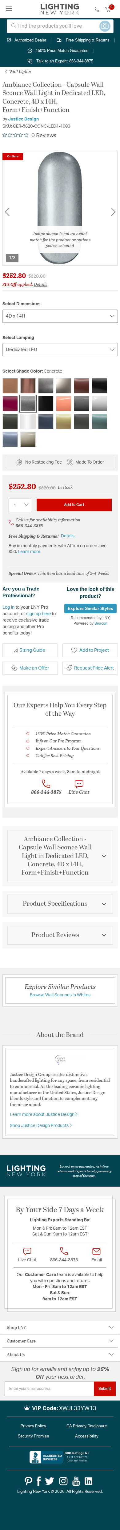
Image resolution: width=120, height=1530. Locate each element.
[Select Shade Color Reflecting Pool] (99, 421)
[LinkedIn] (89, 1481)
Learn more (29, 552)
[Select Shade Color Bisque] (63, 385)
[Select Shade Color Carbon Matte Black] (99, 385)
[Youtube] (76, 1481)
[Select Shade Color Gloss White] (99, 403)
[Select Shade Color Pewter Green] (81, 421)
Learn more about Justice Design (42, 1115)
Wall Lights (19, 71)
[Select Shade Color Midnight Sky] (46, 421)
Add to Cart (74, 505)
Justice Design (23, 119)
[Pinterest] (28, 1481)
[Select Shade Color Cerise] (10, 403)
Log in (8, 607)
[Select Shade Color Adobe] (10, 385)
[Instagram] (63, 1481)
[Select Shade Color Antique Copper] (28, 385)
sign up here (38, 613)
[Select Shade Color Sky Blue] (10, 439)
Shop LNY (16, 1327)
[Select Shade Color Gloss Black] (46, 403)
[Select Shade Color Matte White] (28, 421)
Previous (7, 212)
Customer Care (21, 1341)
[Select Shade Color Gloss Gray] (81, 403)
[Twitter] (49, 1481)
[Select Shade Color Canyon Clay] (81, 385)
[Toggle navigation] (9, 9)
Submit (104, 1388)
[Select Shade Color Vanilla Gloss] (28, 439)
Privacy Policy (33, 1426)
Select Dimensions (21, 304)
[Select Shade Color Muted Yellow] (63, 421)
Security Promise (33, 1436)
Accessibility (86, 1436)
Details (40, 284)
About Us (16, 1354)
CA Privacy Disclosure (86, 1426)
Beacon (100, 623)
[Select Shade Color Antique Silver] (46, 385)
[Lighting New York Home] (60, 9)
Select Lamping (18, 338)
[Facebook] (39, 1481)
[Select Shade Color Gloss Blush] (63, 403)
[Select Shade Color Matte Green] (10, 421)
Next (113, 212)
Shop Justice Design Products (40, 1126)
